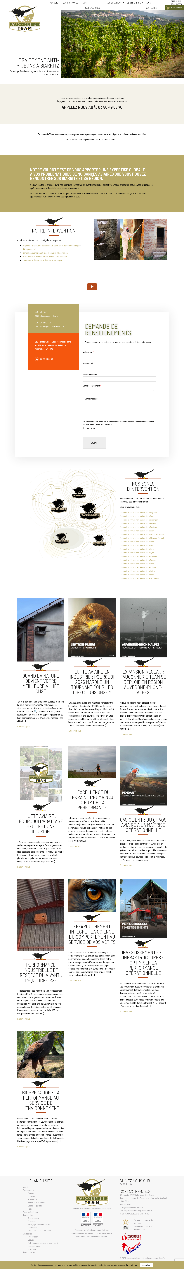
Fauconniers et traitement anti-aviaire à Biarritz (138, 523)
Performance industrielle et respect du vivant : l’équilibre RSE (41, 972)
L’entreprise (27, 1233)
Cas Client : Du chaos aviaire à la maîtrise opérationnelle (143, 824)
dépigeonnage (72, 245)
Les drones (32, 1227)
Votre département (92, 385)
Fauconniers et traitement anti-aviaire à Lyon (137, 552)
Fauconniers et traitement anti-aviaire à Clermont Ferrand (142, 538)
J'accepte (91, 428)
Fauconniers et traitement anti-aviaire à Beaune (138, 516)
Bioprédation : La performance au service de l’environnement (41, 1100)
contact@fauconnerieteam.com (52, 326)
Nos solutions (114, 2)
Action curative (34, 1218)
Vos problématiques (91, 5)
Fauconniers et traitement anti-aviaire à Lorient (138, 549)
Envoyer (94, 442)
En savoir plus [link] (131, 1265)
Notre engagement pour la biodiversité (43, 1243)
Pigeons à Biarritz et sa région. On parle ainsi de (44, 245)
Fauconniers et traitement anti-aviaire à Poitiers (138, 567)
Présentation (33, 1236)
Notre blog (32, 1249)
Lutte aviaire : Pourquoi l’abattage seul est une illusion (41, 823)
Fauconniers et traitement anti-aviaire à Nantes (138, 560)
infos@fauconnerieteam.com (131, 1207)
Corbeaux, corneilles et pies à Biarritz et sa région (45, 252)
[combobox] (119, 390)
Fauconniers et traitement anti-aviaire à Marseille (138, 556)
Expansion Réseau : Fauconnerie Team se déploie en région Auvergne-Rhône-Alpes (143, 681)
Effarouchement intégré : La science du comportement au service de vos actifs (92, 934)
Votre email (89, 363)
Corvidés (31, 1196)
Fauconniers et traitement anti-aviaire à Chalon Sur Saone (142, 534)
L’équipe (31, 1240)
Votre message (91, 398)
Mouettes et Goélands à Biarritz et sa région (42, 260)
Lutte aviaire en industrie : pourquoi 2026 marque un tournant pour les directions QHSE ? (92, 681)
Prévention (32, 1221)
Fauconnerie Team (133, 1258)
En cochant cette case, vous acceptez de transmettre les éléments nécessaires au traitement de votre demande (118, 423)
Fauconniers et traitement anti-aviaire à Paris (137, 563)
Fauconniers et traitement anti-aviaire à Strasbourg (139, 578)
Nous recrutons (34, 1246)
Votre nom (88, 352)
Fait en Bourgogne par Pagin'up (154, 1258)
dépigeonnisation (30, 249)
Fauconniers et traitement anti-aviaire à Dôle (137, 545)
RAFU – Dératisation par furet (39, 1230)
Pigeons (31, 1193)
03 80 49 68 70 (176, 2)
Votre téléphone (91, 374)
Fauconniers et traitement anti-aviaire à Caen (137, 531)
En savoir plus (23, 726)
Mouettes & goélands (36, 1202)
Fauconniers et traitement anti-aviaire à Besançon (139, 520)
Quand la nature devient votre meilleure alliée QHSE (40, 683)
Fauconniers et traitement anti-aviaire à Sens (137, 574)
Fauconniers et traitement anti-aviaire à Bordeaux (138, 527)
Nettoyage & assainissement (39, 1224)
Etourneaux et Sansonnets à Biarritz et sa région (45, 256)
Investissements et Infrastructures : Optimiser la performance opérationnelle (143, 962)
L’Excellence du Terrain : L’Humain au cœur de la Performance (92, 799)
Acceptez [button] (146, 1265)
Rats (30, 1209)
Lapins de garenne (35, 1205)
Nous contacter (151, 5)
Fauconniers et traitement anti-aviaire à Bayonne (138, 512)
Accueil (54, 2)
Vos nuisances (70, 2)
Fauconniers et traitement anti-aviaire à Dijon (137, 542)
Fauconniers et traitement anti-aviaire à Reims (137, 571)
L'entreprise (133, 2)
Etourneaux (32, 1199)
